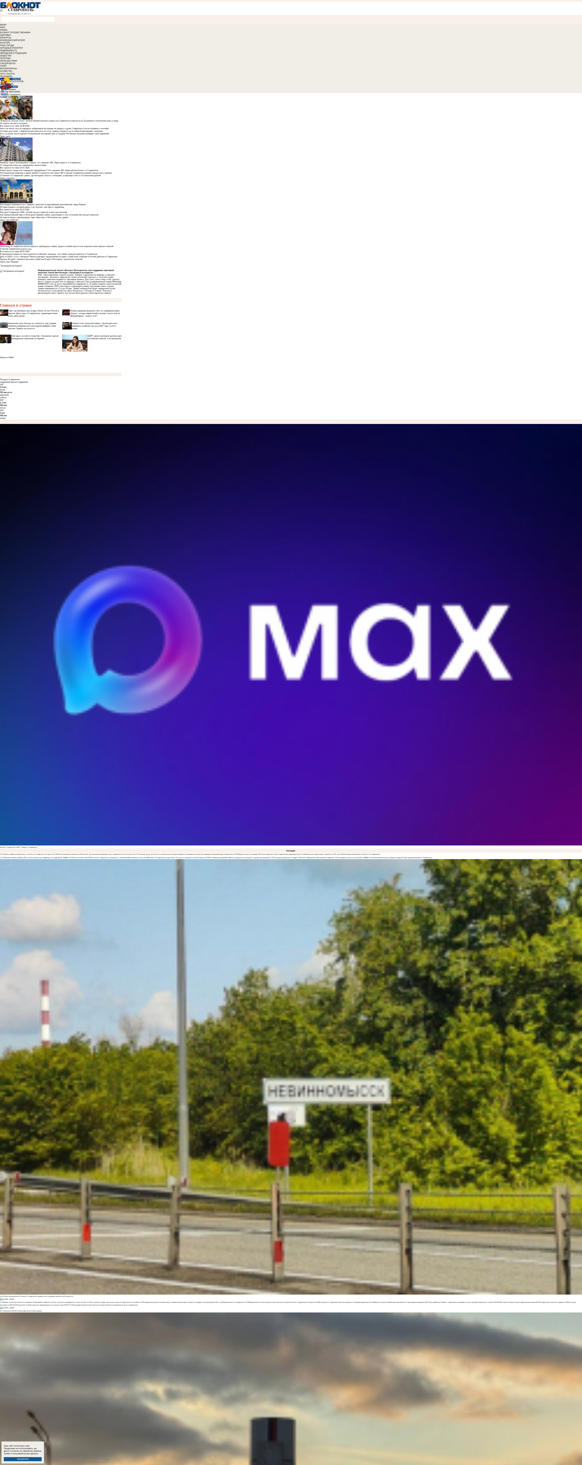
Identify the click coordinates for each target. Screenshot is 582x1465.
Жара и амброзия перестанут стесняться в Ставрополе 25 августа (28, 854)
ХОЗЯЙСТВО (6, 71)
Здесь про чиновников (10, 94)
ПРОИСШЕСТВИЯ (8, 61)
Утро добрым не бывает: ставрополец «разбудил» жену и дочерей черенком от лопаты (461, 1302)
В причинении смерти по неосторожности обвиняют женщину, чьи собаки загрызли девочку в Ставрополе (48, 254)
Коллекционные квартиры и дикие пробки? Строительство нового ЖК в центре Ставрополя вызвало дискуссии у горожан (56, 173)
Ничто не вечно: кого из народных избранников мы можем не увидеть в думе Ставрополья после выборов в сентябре (54, 128)
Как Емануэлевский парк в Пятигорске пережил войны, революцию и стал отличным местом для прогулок (49, 215)
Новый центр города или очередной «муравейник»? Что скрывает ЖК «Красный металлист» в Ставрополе (49, 170)
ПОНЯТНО (23, 1459)
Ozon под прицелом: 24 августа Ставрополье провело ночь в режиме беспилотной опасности (38, 1296)
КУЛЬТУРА (5, 43)
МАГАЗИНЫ (14, 92)
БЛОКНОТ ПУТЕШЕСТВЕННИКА (15, 32)
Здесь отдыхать (7, 178)
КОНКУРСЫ (5, 38)
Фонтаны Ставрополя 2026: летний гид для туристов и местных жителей (33, 212)
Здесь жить (5, 136)
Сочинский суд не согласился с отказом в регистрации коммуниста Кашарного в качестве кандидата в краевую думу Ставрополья (185, 854)
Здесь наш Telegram (9, 262)
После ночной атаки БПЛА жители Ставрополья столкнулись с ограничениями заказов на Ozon (108, 857)
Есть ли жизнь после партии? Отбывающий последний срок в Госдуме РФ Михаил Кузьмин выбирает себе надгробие (54, 134)
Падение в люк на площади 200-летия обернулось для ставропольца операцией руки (268, 854)
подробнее (23, 382)
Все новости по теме (9, 126)
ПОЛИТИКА (5, 58)
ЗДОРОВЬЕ (5, 35)
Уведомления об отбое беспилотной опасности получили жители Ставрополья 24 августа (282, 1302)
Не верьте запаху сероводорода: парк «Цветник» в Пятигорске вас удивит (34, 217)
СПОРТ (3, 66)
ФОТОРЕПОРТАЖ (8, 68)
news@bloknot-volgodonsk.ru (75, 284)
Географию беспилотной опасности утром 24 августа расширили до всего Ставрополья (105, 1305)
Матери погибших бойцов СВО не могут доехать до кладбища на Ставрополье (33, 857)
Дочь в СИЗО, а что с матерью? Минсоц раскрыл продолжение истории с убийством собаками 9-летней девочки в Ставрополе (58, 256)
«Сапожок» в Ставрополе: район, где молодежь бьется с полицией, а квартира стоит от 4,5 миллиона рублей (50, 175)
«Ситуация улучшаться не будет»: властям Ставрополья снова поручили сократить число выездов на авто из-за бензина (318, 857)
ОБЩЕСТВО (6, 56)
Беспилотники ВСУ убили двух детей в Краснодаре (23, 1311)
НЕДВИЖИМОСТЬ (8, 50)
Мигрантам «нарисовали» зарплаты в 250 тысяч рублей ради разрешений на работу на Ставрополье (342, 854)
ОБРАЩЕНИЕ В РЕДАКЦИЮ (13, 53)
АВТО (2, 27)
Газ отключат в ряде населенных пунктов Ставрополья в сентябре (115, 1302)
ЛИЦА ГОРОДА (7, 45)
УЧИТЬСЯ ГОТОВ (15, 81)
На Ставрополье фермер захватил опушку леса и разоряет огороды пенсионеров (239, 857)
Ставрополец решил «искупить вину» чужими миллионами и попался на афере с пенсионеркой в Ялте (181, 1302)
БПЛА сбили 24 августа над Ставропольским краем (517, 1302)
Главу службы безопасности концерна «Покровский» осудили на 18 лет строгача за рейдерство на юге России (45, 1302)
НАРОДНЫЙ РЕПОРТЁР (11, 48)
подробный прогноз (9, 382)
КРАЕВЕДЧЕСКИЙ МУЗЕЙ (12, 40)
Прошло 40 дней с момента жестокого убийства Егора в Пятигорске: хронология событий (41, 259)
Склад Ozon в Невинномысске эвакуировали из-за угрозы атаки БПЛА (43, 1305)
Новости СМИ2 (7, 357)
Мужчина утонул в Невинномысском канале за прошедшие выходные (398, 1302)
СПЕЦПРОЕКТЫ (7, 63)
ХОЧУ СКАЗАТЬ (7, 74)
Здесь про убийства (9, 220)
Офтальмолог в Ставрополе (234, 1302)
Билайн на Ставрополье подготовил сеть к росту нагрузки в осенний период (176, 857)
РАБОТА (17, 79)
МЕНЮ (3, 25)
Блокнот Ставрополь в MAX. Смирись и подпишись (18, 847)
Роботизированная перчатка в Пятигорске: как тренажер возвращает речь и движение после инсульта (95, 854)
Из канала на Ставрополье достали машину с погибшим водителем (344, 1302)
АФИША (3, 30)
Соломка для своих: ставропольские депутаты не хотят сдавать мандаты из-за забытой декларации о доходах (51, 131)
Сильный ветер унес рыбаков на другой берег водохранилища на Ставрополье (403, 857)
